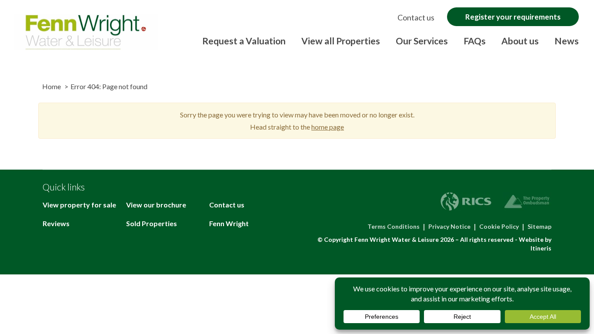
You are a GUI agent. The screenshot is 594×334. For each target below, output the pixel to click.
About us (520, 40)
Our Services (422, 40)
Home (51, 86)
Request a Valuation (244, 40)
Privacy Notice (449, 226)
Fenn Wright (229, 223)
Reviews (56, 223)
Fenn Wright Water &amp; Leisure (86, 32)
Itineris (541, 248)
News (566, 40)
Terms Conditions (393, 226)
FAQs (475, 40)
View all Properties (340, 40)
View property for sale (79, 204)
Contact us (415, 17)
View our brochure (156, 204)
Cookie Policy (499, 226)
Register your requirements (513, 16)
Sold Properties (151, 223)
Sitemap (539, 226)
